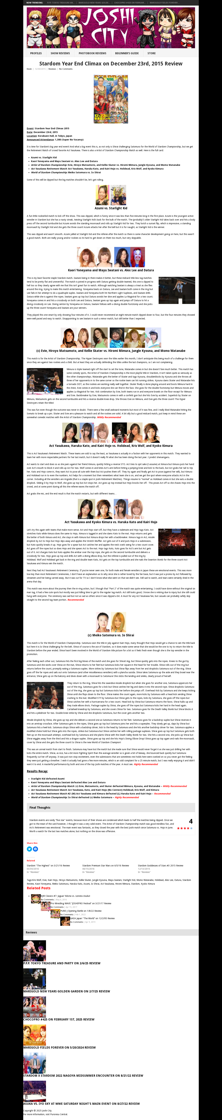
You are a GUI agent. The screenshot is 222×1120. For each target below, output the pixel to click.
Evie (44, 880)
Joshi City (47, 1110)
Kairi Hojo (53, 880)
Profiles (36, 53)
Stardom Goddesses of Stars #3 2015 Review (160, 865)
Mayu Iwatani (115, 880)
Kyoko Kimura (148, 883)
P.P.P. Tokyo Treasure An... (60, 3)
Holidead (159, 880)
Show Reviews (60, 53)
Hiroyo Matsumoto (68, 880)
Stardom (135, 883)
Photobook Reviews (92, 53)
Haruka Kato (76, 883)
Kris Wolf (36, 880)
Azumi (87, 883)
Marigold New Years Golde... (94, 3)
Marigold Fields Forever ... (165, 3)
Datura (177, 880)
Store (152, 53)
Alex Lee (169, 880)
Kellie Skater (85, 880)
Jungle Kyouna (99, 880)
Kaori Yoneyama (43, 883)
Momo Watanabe (145, 880)
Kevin (29, 69)
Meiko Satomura (60, 883)
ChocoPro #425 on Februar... (129, 3)
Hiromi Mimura (122, 883)
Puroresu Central (58, 1114)
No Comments (65, 69)
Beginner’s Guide (127, 53)
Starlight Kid (129, 880)
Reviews (52, 69)
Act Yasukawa (107, 883)
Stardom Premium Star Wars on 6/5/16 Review (105, 865)
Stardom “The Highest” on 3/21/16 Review (48, 865)
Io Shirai (95, 883)
